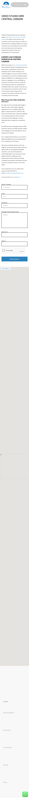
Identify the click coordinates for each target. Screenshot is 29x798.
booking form (16, 177)
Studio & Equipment (8, 712)
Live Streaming (7, 747)
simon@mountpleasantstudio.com (14, 173)
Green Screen (7, 730)
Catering (5, 765)
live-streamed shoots (19, 65)
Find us (5, 782)
